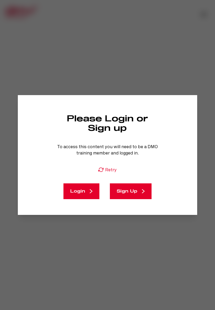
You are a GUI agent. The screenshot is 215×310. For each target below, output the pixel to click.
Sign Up (127, 191)
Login (77, 191)
